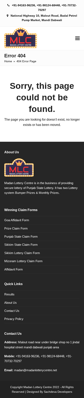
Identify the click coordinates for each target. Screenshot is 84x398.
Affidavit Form (13, 269)
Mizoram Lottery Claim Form (23, 261)
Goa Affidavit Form (16, 220)
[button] (77, 38)
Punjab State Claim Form (21, 236)
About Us (10, 302)
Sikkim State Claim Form (21, 244)
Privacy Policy (13, 319)
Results (9, 294)
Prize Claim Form (16, 228)
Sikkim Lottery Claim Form (22, 253)
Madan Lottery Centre (37, 387)
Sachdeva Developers (58, 391)
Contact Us (11, 310)
